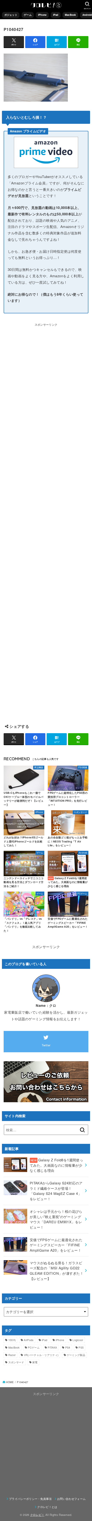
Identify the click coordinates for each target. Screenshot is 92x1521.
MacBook (70, 15)
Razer (12, 1355)
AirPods (28, 1340)
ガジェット (10, 15)
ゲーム (28, 15)
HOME (10, 1382)
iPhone (42, 15)
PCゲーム (34, 1347)
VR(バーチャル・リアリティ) (41, 1355)
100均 (12, 1340)
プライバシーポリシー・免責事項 (30, 1499)
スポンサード (16, 1362)
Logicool (78, 1340)
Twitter (46, 1045)
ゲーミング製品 (76, 1355)
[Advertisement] (46, 521)
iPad (55, 15)
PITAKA (52, 1347)
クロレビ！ (37, 1515)
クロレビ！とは (47, 1507)
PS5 (81, 1347)
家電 (35, 1362)
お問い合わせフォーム (71, 1499)
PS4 (67, 1347)
